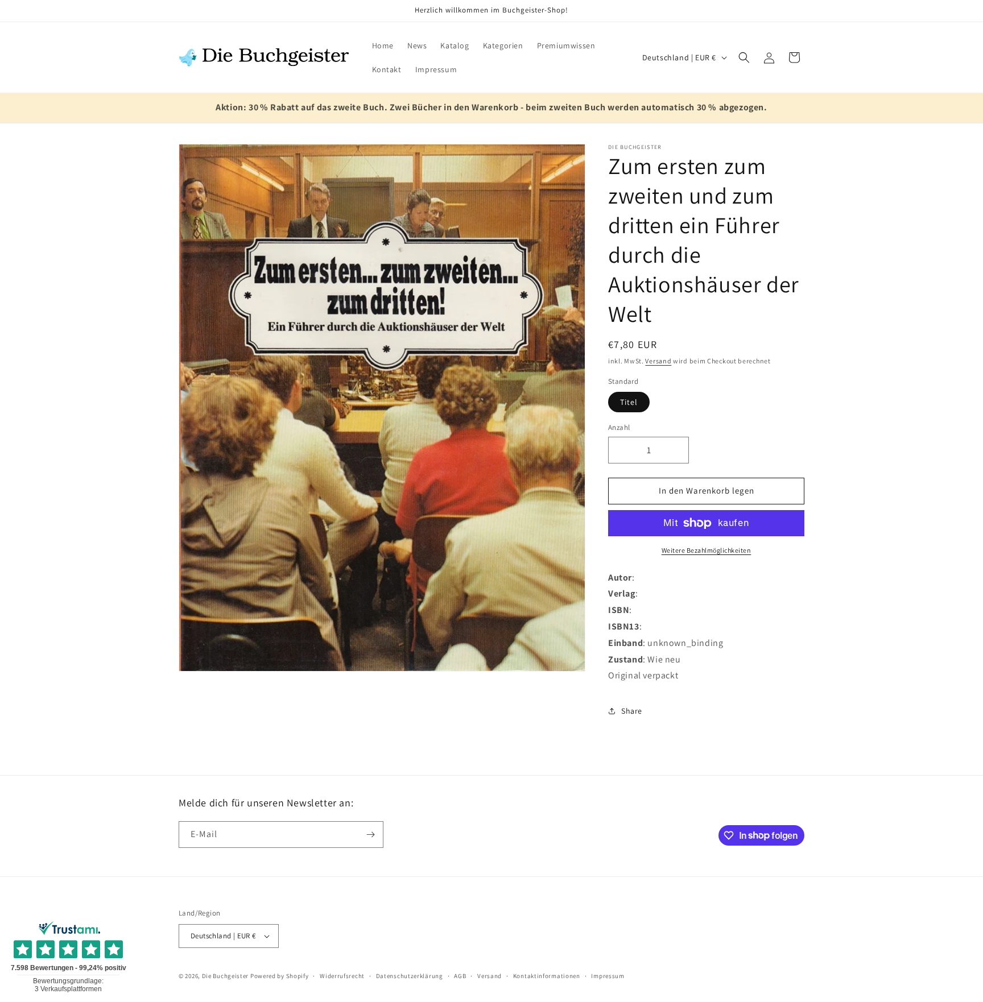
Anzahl (619, 427)
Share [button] (631, 711)
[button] (744, 57)
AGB (460, 976)
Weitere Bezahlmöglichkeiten (706, 550)
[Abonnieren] (370, 834)
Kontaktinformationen (546, 976)
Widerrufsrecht (342, 976)
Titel (629, 402)
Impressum (607, 976)
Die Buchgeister (225, 976)
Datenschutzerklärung (409, 976)
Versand (658, 361)
